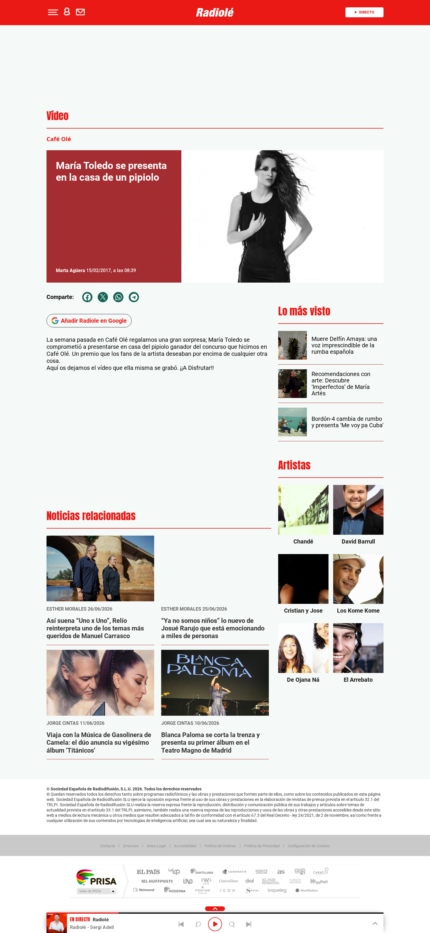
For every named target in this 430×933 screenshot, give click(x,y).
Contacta (107, 846)
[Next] (249, 924)
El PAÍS (148, 872)
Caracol (319, 872)
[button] (52, 12)
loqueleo (277, 889)
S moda (252, 889)
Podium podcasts (202, 889)
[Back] (181, 924)
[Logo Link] (215, 12)
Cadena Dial (249, 881)
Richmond (144, 889)
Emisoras (131, 846)
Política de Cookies (220, 846)
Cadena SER (260, 872)
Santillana (203, 872)
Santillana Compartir (234, 872)
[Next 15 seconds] (232, 924)
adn (297, 872)
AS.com (278, 872)
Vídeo (57, 116)
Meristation (306, 889)
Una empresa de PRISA (96, 877)
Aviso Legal (156, 846)
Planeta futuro (292, 881)
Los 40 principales (176, 872)
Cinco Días (227, 881)
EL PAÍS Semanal (271, 881)
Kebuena (314, 881)
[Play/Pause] (215, 924)
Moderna (173, 889)
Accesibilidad (185, 846)
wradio (205, 881)
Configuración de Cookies (309, 846)
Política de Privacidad (262, 846)
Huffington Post (156, 881)
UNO (188, 881)
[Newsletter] (82, 12)
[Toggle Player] (374, 923)
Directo (366, 12)
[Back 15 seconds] (198, 924)
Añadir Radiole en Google (94, 320)
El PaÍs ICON (227, 889)
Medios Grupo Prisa (96, 891)
